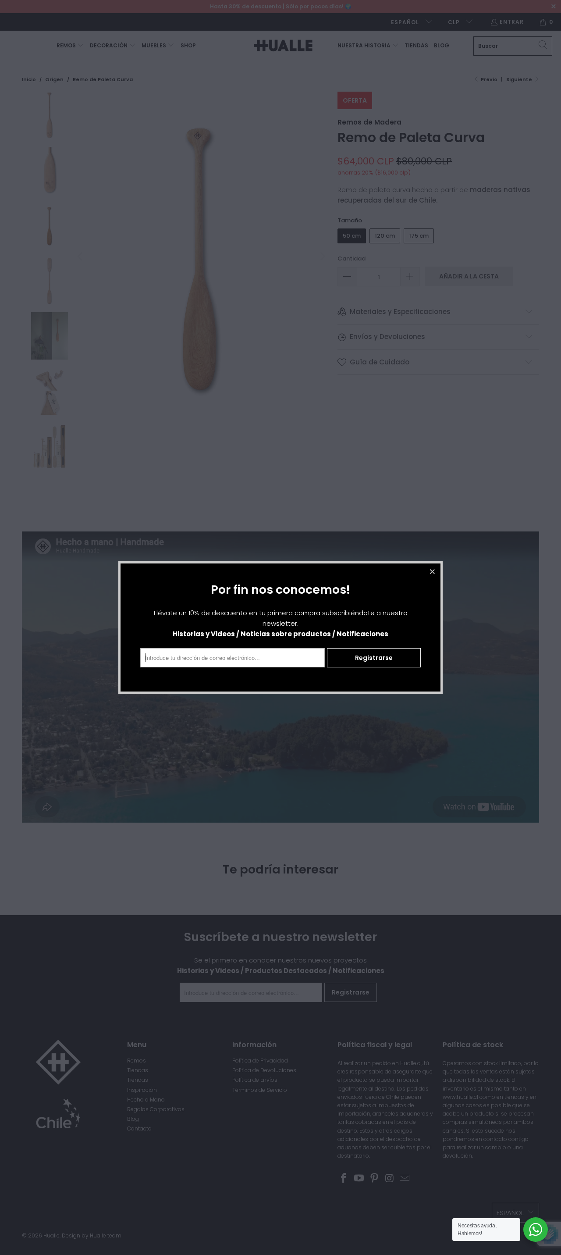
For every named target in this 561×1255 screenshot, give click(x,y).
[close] (432, 571)
